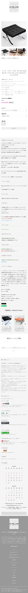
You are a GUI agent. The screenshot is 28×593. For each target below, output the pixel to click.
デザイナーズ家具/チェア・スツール (7, 89)
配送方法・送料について (14, 554)
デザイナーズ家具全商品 (5, 87)
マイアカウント (14, 567)
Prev (2, 52)
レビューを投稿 (5, 291)
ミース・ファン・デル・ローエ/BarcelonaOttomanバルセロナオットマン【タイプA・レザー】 (7, 329)
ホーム (14, 549)
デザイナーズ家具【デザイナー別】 (7, 81)
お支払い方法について (14, 552)
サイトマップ (14, 570)
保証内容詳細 (4, 261)
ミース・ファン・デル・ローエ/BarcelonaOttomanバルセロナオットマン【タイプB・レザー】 (19, 329)
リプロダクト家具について (6, 220)
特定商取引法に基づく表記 (14, 557)
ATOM (14, 575)
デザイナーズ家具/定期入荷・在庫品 (7, 94)
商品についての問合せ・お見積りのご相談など (11, 298)
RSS (14, 572)
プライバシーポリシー (14, 562)
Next (26, 52)
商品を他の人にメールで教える (8, 300)
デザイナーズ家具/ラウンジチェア (19, 91)
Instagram (14, 583)
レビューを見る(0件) (6, 289)
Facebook (14, 580)
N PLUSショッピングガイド (7, 296)
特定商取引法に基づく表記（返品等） (9, 294)
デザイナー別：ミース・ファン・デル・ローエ (8, 83)
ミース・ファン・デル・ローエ (19, 81)
